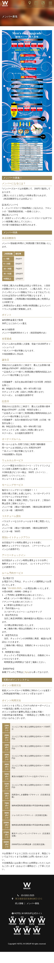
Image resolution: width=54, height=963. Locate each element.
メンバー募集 (33, 903)
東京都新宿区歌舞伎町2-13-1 (28, 899)
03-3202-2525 (14, 588)
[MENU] (49, 2)
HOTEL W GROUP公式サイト (28, 913)
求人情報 (19, 903)
